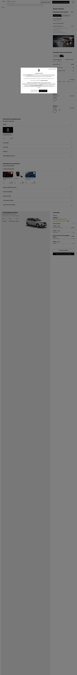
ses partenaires (29, 74)
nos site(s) (41, 84)
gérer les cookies (34, 90)
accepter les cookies (43, 90)
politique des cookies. (44, 80)
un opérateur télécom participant (36, 85)
